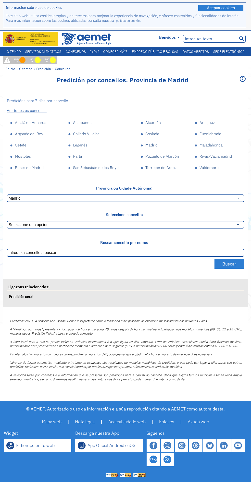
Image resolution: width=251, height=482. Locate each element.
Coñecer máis (115, 51)
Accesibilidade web (127, 421)
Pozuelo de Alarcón (162, 156)
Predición (43, 68)
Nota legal (85, 421)
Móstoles (23, 156)
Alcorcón (153, 122)
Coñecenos (76, 51)
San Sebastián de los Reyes (97, 167)
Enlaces (166, 421)
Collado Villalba (86, 133)
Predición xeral (21, 296)
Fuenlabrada (210, 133)
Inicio (10, 68)
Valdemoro (209, 167)
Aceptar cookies (221, 8)
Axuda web (198, 421)
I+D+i (94, 51)
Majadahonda (211, 145)
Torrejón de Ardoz (160, 167)
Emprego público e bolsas (155, 51)
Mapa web (52, 421)
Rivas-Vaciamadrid (216, 156)
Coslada (152, 133)
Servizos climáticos (43, 51)
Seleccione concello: (124, 214)
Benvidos (167, 37)
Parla (77, 156)
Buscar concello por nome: (124, 242)
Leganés (80, 145)
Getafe (20, 145)
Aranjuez (207, 122)
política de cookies (128, 21)
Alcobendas (83, 122)
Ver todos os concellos (27, 110)
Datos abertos (196, 51)
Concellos (62, 68)
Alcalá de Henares (30, 122)
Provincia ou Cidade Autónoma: (124, 188)
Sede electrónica (229, 51)
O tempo (14, 51)
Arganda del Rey (29, 133)
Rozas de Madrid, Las (33, 167)
